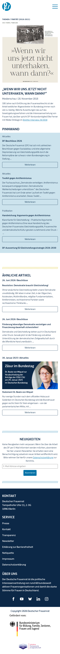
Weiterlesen (30, 164)
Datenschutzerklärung (43, 457)
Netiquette (8, 552)
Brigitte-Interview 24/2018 (35, 120)
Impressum (8, 558)
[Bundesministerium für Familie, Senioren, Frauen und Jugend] (30, 627)
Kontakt (6, 529)
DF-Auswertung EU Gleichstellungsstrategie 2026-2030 (29, 247)
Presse (5, 523)
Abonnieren (30, 472)
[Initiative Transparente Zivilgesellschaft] (30, 645)
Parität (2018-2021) (20, 19)
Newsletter (8, 540)
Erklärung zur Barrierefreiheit (17, 546)
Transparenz (9, 535)
